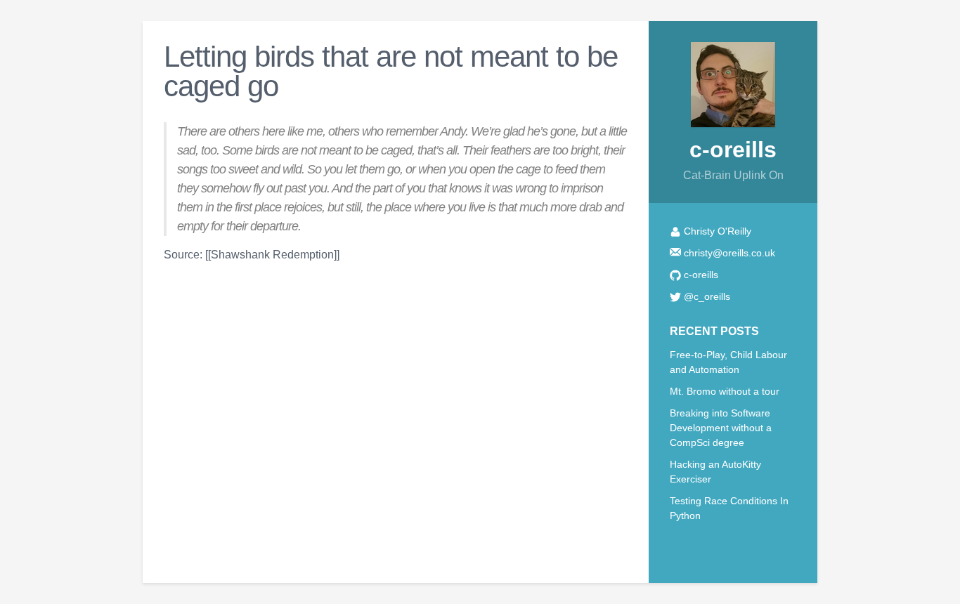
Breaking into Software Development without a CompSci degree (721, 427)
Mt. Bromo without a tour (724, 391)
